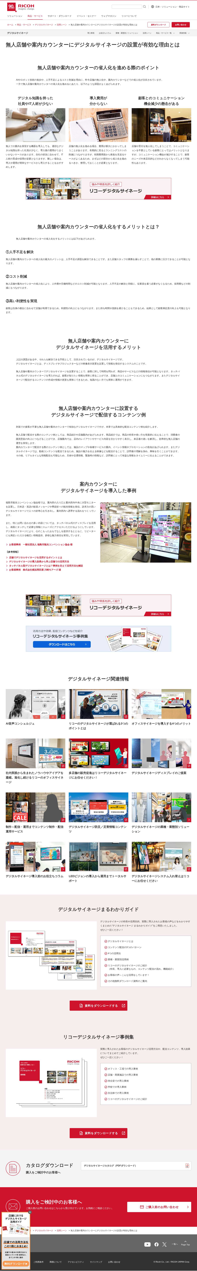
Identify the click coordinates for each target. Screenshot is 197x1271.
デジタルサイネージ (44, 25)
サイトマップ (96, 1262)
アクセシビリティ (76, 1262)
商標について (56, 1262)
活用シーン (62, 25)
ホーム (10, 25)
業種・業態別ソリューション (127, 33)
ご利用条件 (38, 1262)
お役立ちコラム (105, 33)
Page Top (185, 1244)
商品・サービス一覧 (164, 33)
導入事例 (90, 33)
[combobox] (127, 7)
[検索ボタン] (144, 6)
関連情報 (183, 33)
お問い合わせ (114, 1262)
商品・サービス (24, 25)
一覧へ (175, 1244)
